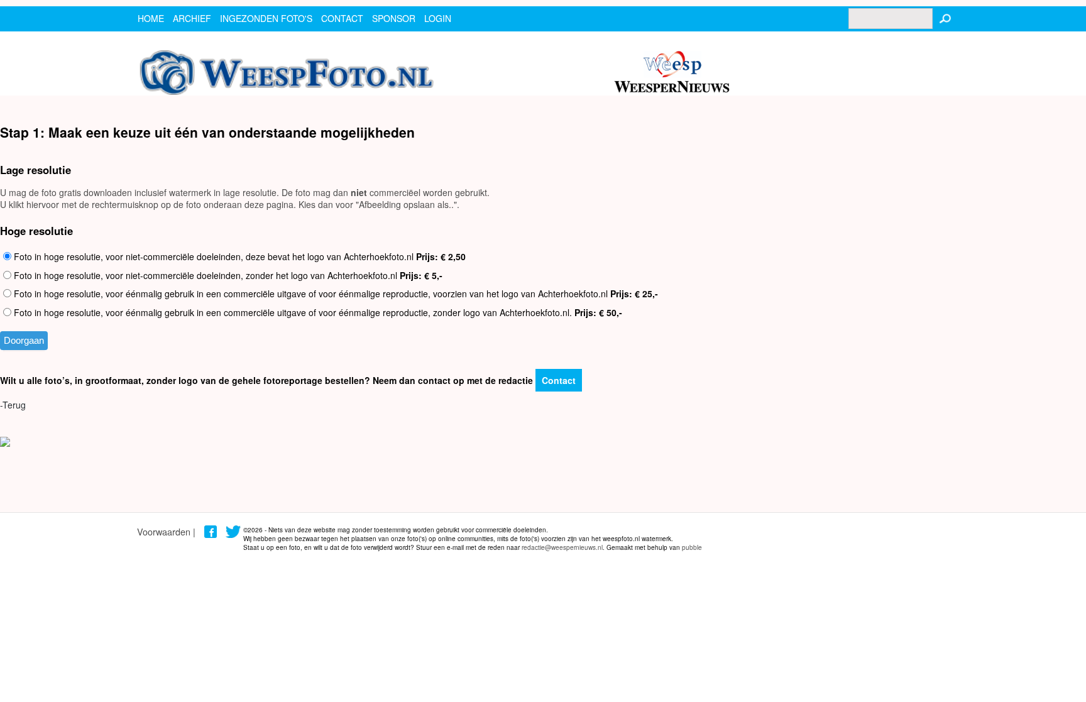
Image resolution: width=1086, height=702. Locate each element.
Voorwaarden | (166, 531)
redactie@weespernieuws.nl (562, 547)
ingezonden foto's (266, 18)
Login (437, 18)
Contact (559, 380)
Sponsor (393, 18)
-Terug (13, 404)
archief (192, 18)
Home (151, 18)
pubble (692, 547)
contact (342, 18)
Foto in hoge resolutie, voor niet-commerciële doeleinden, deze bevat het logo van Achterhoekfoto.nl (238, 256)
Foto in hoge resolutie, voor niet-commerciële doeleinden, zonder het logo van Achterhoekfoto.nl (226, 275)
